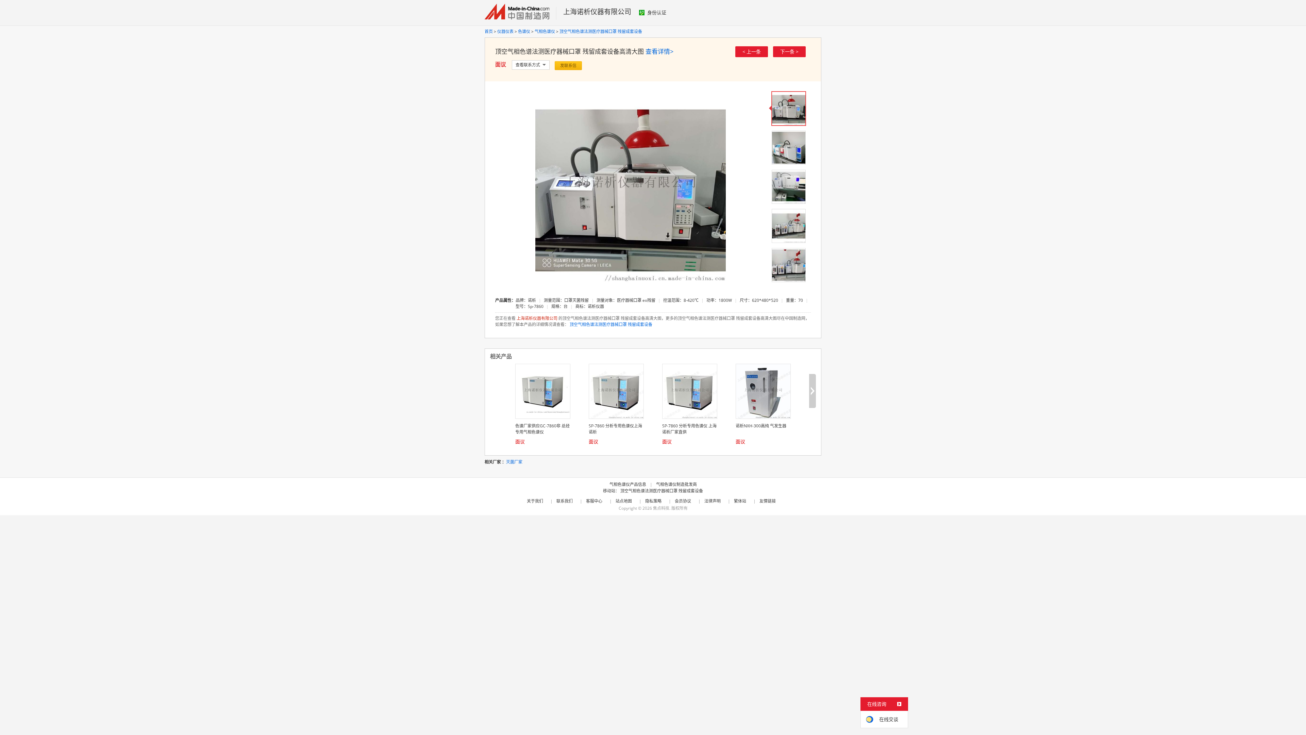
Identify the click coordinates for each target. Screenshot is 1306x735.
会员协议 (683, 501)
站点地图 (624, 501)
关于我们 (535, 501)
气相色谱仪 (545, 31)
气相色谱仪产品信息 (627, 484)
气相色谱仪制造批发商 (676, 484)
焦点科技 (661, 508)
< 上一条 (751, 51)
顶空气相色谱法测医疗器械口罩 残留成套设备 (600, 31)
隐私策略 (653, 501)
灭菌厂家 (514, 462)
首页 (489, 31)
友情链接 (767, 501)
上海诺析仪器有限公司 (597, 11)
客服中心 (594, 501)
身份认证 (656, 12)
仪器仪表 (505, 31)
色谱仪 (524, 31)
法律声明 (712, 501)
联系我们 (564, 501)
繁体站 (740, 501)
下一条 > (789, 51)
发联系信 (568, 65)
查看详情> (659, 51)
